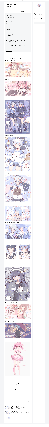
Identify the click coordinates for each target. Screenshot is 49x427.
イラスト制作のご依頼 (17, 378)
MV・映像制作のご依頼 (18, 381)
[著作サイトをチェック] (38, 8)
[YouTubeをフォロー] (40, 8)
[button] (22, 399)
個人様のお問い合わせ (9, 51)
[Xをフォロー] (39, 8)
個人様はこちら (18, 384)
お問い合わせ (18, 393)
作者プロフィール (18, 389)
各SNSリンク (18, 390)
